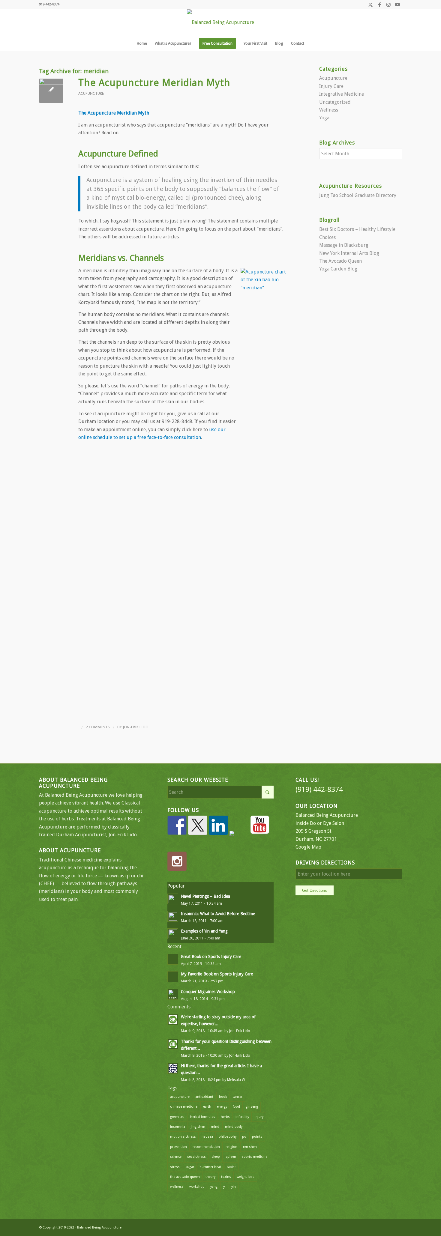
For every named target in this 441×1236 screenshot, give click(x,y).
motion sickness (183, 1137)
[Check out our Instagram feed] (177, 861)
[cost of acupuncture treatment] (51, 91)
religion (231, 1147)
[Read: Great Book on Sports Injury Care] (172, 959)
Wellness (328, 110)
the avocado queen (185, 1177)
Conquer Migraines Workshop (208, 991)
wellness (177, 1187)
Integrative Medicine (341, 94)
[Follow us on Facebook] (177, 825)
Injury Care (331, 86)
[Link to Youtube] (397, 4)
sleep (216, 1157)
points (257, 1137)
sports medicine (254, 1157)
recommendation (206, 1147)
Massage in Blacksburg (343, 245)
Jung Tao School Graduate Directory (357, 195)
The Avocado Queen (340, 261)
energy (222, 1107)
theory (210, 1177)
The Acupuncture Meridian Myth (154, 82)
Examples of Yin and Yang (204, 931)
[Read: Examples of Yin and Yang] (172, 933)
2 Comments (98, 727)
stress (175, 1167)
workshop (197, 1187)
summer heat (210, 1167)
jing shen (198, 1127)
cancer (237, 1097)
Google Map (308, 847)
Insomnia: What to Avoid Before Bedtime (218, 913)
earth (207, 1107)
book (223, 1097)
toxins (226, 1177)
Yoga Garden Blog (338, 269)
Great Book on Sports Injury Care (211, 956)
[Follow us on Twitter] (197, 825)
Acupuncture (91, 93)
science (176, 1157)
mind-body (233, 1127)
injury (259, 1117)
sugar (189, 1167)
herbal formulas (202, 1117)
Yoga (324, 118)
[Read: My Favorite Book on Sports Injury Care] (172, 976)
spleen (231, 1157)
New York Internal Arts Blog (349, 253)
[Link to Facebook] (379, 4)
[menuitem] (142, 43)
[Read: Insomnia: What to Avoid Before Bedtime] (172, 916)
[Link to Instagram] (388, 4)
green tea (177, 1117)
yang (214, 1187)
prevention (178, 1147)
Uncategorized (335, 102)
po (244, 1137)
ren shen (250, 1147)
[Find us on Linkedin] (218, 825)
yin (233, 1187)
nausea (207, 1137)
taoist (231, 1167)
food (236, 1107)
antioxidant (204, 1097)
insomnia (177, 1127)
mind (215, 1127)
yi (224, 1187)
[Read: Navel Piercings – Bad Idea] (172, 899)
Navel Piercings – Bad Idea (205, 896)
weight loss (245, 1177)
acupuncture (180, 1097)
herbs (225, 1117)
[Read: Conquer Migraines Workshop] (172, 994)
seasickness (196, 1157)
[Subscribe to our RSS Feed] (239, 840)
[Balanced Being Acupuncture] (220, 22)
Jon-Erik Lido (135, 727)
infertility (242, 1117)
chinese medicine (183, 1107)
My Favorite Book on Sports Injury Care (217, 974)
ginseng (252, 1107)
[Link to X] (370, 4)
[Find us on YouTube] (259, 825)
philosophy (227, 1137)
